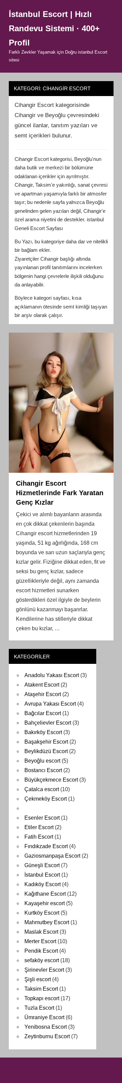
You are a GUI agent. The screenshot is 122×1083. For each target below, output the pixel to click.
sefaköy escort (41, 960)
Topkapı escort (41, 998)
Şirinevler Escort (44, 970)
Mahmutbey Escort (46, 922)
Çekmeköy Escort (45, 799)
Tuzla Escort (39, 1008)
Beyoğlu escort (42, 761)
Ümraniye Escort (44, 1017)
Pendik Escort (41, 951)
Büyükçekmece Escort (51, 780)
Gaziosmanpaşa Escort (52, 856)
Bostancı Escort (43, 770)
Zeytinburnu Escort (47, 1036)
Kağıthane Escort (45, 894)
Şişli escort (37, 979)
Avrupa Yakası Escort (50, 704)
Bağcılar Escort (42, 713)
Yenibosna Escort (45, 1027)
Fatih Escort (38, 837)
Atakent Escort (41, 685)
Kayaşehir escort (44, 903)
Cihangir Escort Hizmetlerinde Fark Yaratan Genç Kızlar (59, 493)
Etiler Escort (39, 827)
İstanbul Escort (42, 875)
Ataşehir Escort (42, 694)
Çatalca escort (41, 789)
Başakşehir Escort (46, 742)
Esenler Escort (42, 818)
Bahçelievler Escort (47, 723)
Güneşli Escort (42, 865)
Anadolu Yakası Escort (51, 675)
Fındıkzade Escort (46, 846)
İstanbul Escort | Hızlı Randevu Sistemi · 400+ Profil (54, 28)
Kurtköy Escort (41, 913)
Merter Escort (40, 941)
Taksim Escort (41, 989)
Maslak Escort (41, 932)
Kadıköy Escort (42, 884)
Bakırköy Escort (43, 732)
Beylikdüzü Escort (46, 751)
